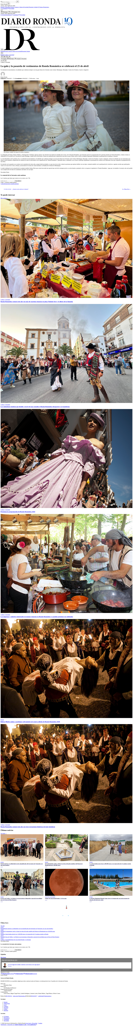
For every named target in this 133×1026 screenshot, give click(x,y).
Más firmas (3, 957)
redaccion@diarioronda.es (19, 996)
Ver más (3, 925)
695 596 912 (9, 996)
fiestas (5, 183)
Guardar (15, 12)
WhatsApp (4, 12)
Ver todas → (4, 833)
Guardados (5, 8)
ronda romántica (11, 183)
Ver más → (129, 903)
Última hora (7, 7)
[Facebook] (9, 57)
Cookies (40, 1023)
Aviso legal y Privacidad (31, 1023)
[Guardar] (2, 57)
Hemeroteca (46, 7)
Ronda (12, 7)
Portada (2, 7)
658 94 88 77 (34, 996)
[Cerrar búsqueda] (17, 2)
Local (5, 1005)
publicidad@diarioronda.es (44, 996)
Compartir (18, 58)
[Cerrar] (8, 4)
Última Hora (7, 1003)
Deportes (31, 7)
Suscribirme (18, 181)
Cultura (2, 183)
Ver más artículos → (66, 969)
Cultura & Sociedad (24, 7)
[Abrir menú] (2, 49)
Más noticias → (4, 198)
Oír (19, 12)
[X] (7, 57)
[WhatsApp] (4, 57)
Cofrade (35, 7)
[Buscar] (2, 53)
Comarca (16, 7)
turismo (17, 183)
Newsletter (11, 8)
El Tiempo (40, 7)
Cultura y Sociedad (9, 54)
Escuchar (24, 58)
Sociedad (6, 1007)
